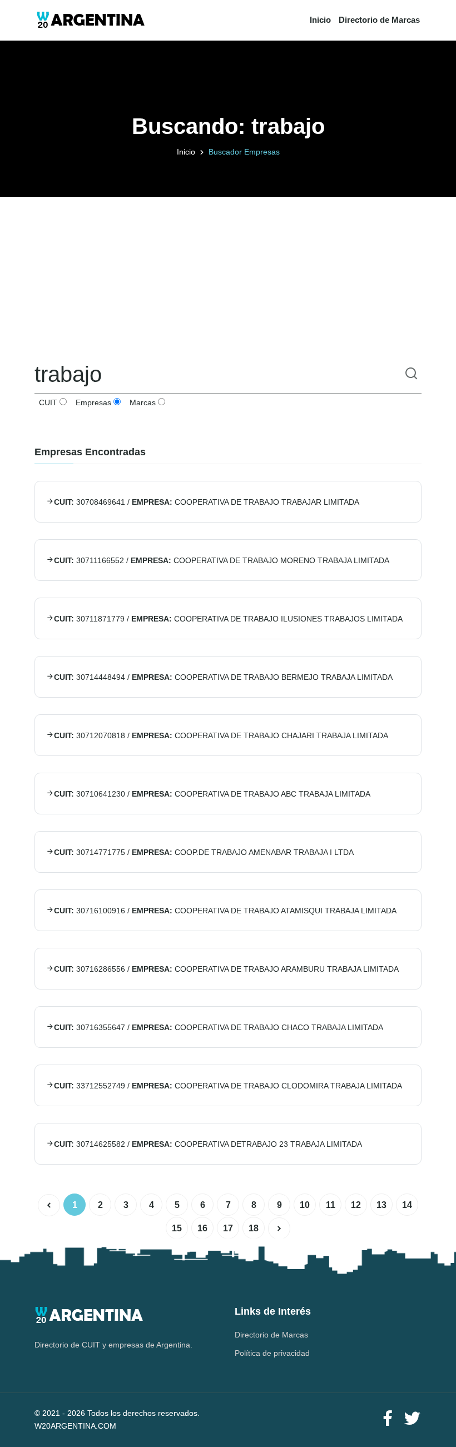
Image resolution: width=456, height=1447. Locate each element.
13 (381, 1205)
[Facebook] (387, 1419)
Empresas (92, 402)
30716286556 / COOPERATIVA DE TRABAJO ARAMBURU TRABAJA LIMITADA (226, 968)
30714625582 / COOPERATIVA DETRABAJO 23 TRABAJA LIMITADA (208, 1144)
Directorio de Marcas (379, 19)
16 (202, 1228)
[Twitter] (412, 1419)
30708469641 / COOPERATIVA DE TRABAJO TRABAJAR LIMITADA (206, 502)
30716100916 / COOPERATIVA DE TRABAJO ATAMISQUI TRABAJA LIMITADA (225, 910)
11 (330, 1205)
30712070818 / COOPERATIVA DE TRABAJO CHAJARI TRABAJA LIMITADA (221, 735)
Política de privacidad (272, 1353)
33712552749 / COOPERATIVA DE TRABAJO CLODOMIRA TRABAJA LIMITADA (228, 1085)
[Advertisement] (228, 274)
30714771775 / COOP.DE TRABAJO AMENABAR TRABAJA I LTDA (204, 852)
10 (305, 1205)
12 (356, 1205)
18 (254, 1228)
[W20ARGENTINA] (90, 20)
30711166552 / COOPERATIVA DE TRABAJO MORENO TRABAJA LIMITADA (221, 560)
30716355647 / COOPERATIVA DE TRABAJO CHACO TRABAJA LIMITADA (218, 1027)
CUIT (47, 402)
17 (228, 1228)
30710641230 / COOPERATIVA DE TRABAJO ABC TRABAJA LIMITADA (212, 793)
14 (407, 1205)
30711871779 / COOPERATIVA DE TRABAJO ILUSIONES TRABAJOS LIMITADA (228, 618)
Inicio (320, 19)
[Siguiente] (279, 1228)
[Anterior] (49, 1205)
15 (177, 1228)
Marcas (141, 402)
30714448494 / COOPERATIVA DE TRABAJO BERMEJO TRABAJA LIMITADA (223, 677)
